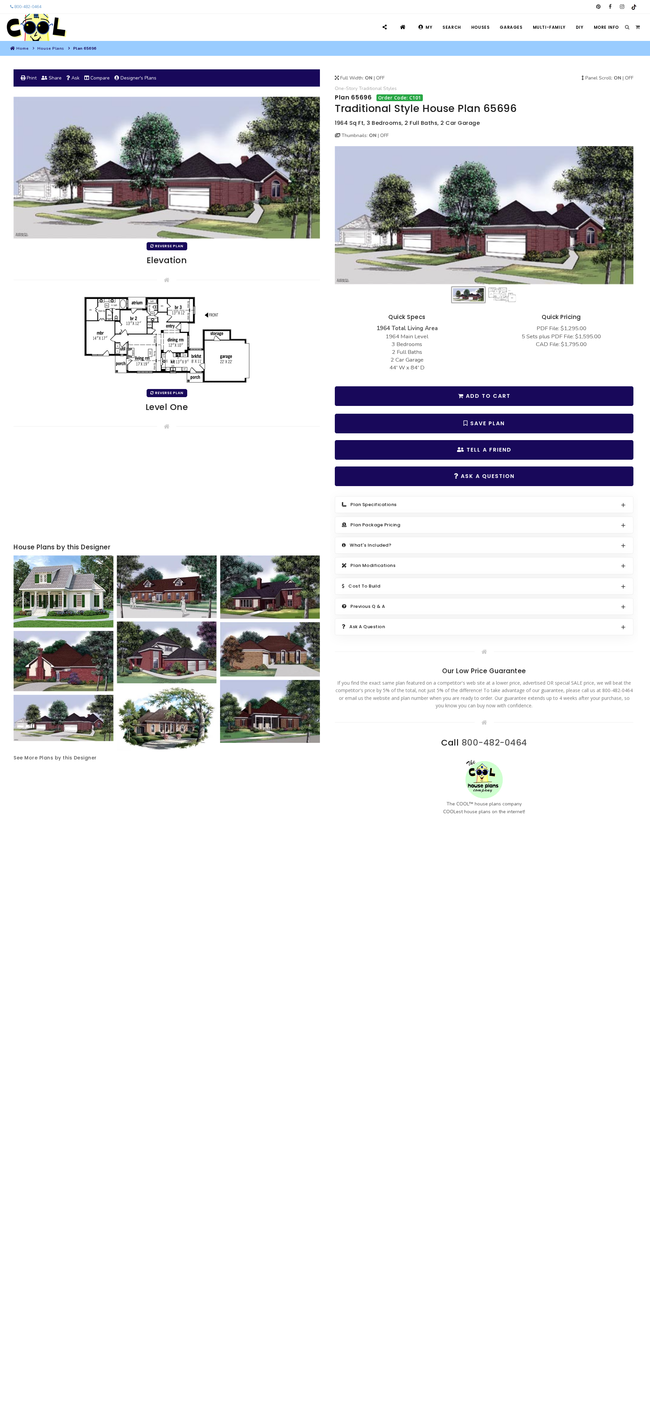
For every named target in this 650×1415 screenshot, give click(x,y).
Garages (511, 27)
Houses (480, 27)
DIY (580, 27)
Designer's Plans (137, 78)
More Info (606, 27)
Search (451, 27)
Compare (99, 78)
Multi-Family (549, 27)
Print (31, 78)
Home (22, 48)
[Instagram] (622, 7)
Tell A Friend (488, 450)
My (429, 27)
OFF (380, 78)
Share (54, 78)
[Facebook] (610, 7)
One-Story (346, 88)
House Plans (50, 48)
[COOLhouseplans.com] (35, 27)
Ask (75, 78)
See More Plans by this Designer (55, 757)
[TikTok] (634, 7)
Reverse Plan (168, 246)
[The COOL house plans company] (484, 779)
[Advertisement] (167, 487)
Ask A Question (487, 476)
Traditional (370, 88)
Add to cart (487, 396)
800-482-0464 (27, 6)
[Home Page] (403, 27)
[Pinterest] (598, 7)
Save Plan (486, 423)
